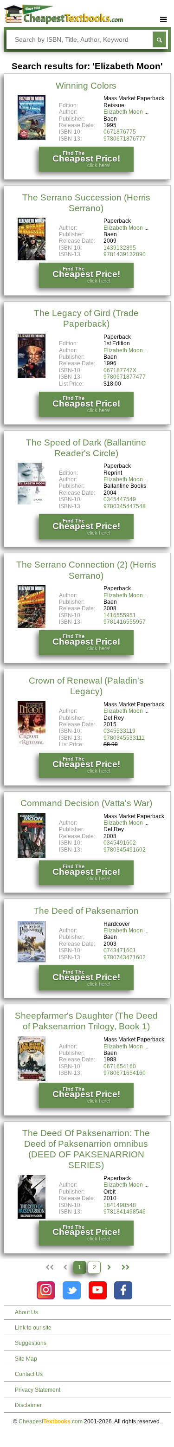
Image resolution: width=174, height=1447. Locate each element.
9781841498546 (124, 1211)
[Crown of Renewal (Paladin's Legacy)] (31, 745)
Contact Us (29, 1374)
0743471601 (119, 950)
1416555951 (119, 615)
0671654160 (119, 1066)
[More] (163, 19)
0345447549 (119, 499)
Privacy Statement (37, 1390)
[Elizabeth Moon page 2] (109, 1267)
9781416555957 (124, 622)
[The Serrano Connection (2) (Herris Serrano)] (31, 626)
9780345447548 (124, 506)
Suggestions (30, 1343)
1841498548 (119, 1205)
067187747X (119, 370)
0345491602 (119, 843)
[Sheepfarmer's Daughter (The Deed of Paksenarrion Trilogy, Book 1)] (31, 1079)
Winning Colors (86, 85)
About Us (26, 1312)
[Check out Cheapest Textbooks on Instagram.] (46, 1290)
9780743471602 (124, 957)
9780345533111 (124, 738)
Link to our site (33, 1327)
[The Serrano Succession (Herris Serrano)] (31, 258)
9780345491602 (124, 849)
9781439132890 (124, 254)
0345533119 (119, 731)
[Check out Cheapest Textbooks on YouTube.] (98, 1290)
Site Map (26, 1359)
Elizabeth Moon (123, 112)
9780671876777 (124, 139)
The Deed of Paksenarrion (86, 911)
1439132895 (119, 248)
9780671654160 (124, 1073)
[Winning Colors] (31, 138)
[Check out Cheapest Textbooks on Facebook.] (123, 1290)
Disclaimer (28, 1405)
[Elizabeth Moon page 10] (125, 1267)
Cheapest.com (51, 1421)
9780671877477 (124, 377)
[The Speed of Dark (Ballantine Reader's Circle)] (31, 502)
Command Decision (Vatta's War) (86, 803)
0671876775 (119, 132)
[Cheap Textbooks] (63, 22)
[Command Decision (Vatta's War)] (31, 856)
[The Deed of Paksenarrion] (31, 960)
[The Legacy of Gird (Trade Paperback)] (31, 376)
